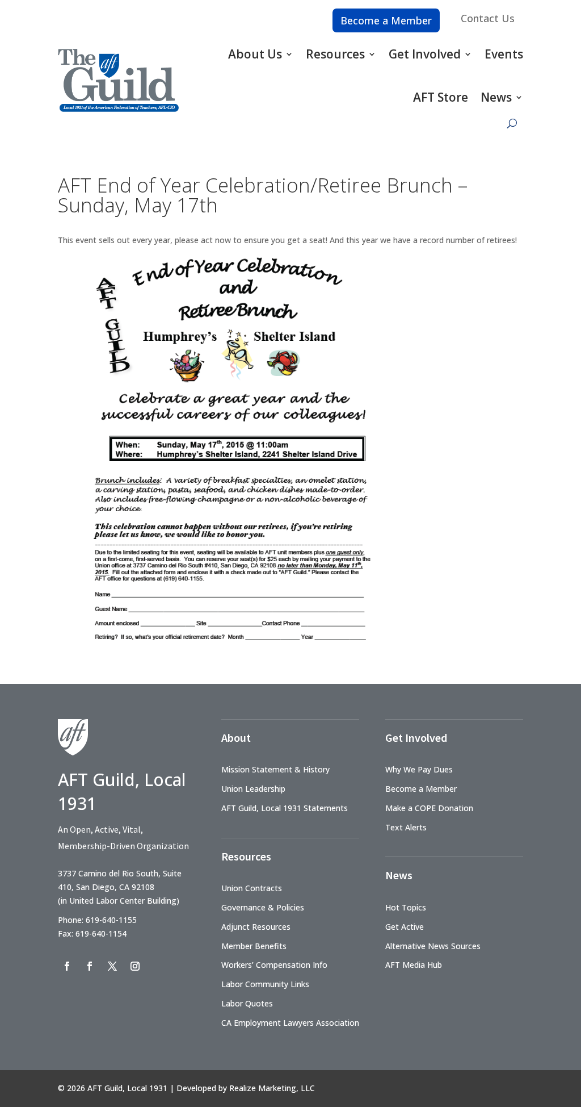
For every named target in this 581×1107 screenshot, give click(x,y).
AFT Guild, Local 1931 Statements (284, 808)
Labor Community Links (265, 984)
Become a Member (386, 20)
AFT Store (440, 97)
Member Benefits (254, 946)
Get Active (404, 926)
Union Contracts (251, 888)
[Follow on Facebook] (67, 966)
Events (504, 54)
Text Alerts (406, 827)
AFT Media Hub (413, 964)
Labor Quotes (247, 1003)
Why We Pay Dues (419, 769)
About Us (255, 54)
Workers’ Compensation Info (274, 964)
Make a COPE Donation (429, 808)
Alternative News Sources (433, 946)
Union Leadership (253, 788)
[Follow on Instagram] (135, 966)
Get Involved (425, 54)
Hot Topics (405, 907)
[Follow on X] (112, 966)
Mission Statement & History (275, 769)
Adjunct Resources (255, 926)
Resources (335, 54)
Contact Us (488, 18)
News (496, 97)
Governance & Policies (262, 907)
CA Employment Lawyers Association (290, 1022)
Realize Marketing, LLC (272, 1088)
